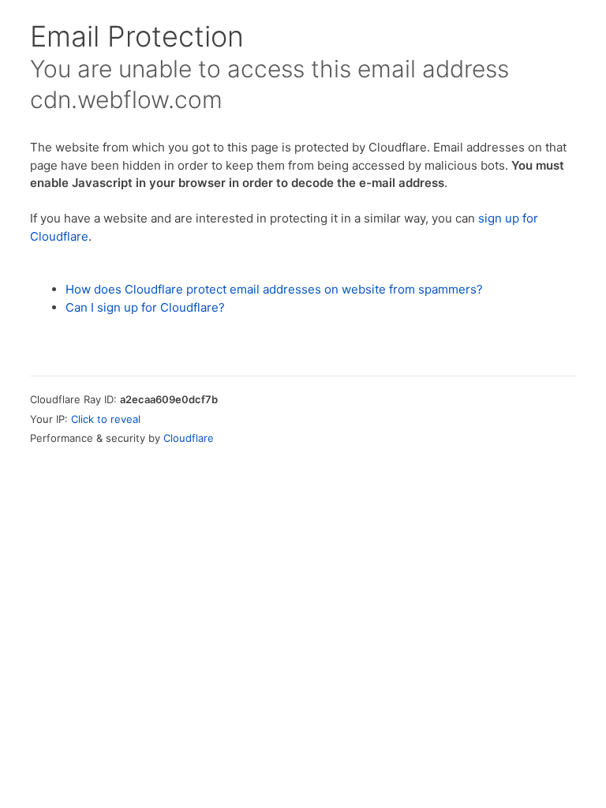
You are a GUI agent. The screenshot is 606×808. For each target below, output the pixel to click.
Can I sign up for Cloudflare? (145, 307)
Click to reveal (105, 419)
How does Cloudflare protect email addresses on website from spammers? (274, 289)
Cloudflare (188, 438)
